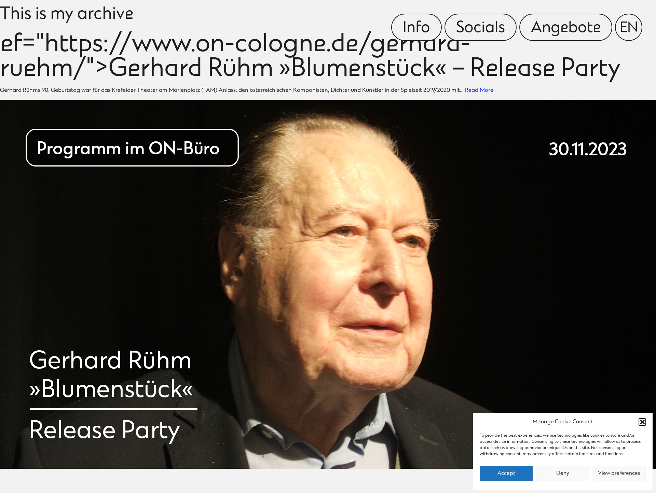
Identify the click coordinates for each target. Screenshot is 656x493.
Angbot (566, 28)
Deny (562, 473)
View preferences (619, 473)
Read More (479, 90)
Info (416, 28)
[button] (642, 422)
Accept (506, 473)
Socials (480, 28)
